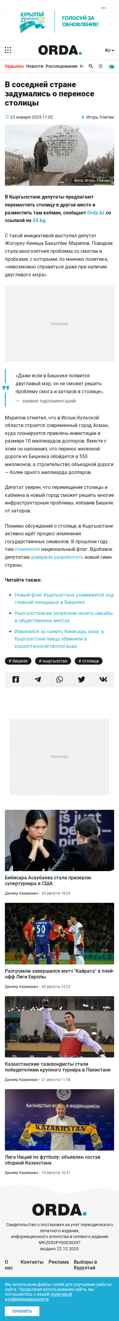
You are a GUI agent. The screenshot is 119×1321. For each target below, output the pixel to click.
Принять (22, 1311)
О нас (9, 1265)
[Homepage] (60, 50)
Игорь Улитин (100, 117)
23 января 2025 (25, 117)
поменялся (27, 549)
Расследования (62, 66)
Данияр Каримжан (21, 893)
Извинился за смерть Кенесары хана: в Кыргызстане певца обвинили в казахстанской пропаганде (59, 639)
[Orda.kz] (59, 1219)
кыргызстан (55, 661)
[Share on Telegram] (38, 679)
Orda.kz (96, 213)
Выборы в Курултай (85, 1265)
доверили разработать (57, 557)
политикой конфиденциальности (38, 1296)
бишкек (20, 661)
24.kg (39, 220)
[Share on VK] (103, 679)
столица (90, 661)
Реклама (59, 1262)
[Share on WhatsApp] (59, 679)
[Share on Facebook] (16, 679)
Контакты (32, 1262)
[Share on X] (81, 679)
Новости (34, 66)
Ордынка (14, 66)
